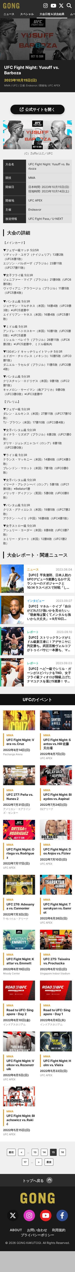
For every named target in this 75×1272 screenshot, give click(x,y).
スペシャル (27, 14)
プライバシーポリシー (37, 1235)
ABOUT (16, 1230)
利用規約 (58, 1230)
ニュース (9, 14)
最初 (11, 1152)
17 (25, 1162)
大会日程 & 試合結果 (52, 14)
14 (44, 1152)
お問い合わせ (37, 1230)
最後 (48, 1162)
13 (35, 1152)
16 (62, 1152)
